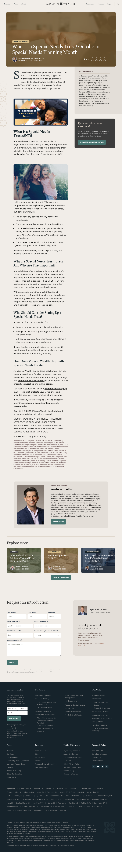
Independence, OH (104, 796)
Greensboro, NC (56, 796)
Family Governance (44, 707)
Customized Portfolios (46, 726)
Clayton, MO (29, 792)
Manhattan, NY (42, 799)
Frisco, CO (29, 796)
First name (11, 612)
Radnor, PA (62, 803)
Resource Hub (40, 751)
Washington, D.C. (40, 810)
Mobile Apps (40, 757)
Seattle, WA (59, 807)
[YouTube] (98, 766)
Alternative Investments (46, 718)
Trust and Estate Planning (75, 705)
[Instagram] (106, 766)
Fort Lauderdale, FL (14, 796)
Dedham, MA (52, 792)
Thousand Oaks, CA (85, 807)
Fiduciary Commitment (73, 757)
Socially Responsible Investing (45, 730)
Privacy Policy (49, 845)
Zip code (51, 612)
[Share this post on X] (100, 59)
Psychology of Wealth (73, 715)
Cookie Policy (69, 771)
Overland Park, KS (23, 803)
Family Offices (97, 722)
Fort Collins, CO (92, 792)
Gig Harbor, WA (42, 796)
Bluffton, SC (74, 789)
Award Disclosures (71, 754)
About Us (10, 751)
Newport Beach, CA (99, 799)
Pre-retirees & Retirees (101, 712)
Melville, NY (69, 799)
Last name (32, 612)
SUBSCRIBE (13, 719)
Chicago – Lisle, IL (14, 792)
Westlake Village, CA (58, 810)
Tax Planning (69, 708)
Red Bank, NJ (86, 803)
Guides (37, 761)
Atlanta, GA (38, 789)
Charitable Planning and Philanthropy (46, 703)
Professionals (97, 699)
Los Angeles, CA (28, 799)
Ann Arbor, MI (26, 789)
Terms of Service (63, 845)
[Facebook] (102, 766)
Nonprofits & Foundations (102, 719)
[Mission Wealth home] (61, 4)
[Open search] (117, 4)
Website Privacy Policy (72, 767)
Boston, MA (86, 789)
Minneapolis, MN (83, 799)
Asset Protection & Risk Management (74, 697)
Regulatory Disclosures (72, 751)
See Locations (97, 761)
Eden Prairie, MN (77, 792)
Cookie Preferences (71, 774)
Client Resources (41, 767)
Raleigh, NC (73, 803)
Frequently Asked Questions (18, 761)
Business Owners (98, 696)
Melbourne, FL (56, 799)
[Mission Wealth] (109, 834)
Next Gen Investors (99, 725)
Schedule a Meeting (99, 754)
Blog (36, 754)
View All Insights (61, 578)
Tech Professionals (101, 702)
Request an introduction (91, 142)
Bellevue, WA (62, 789)
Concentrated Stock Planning (45, 722)
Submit (12, 662)
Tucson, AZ (100, 807)
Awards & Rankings (14, 771)
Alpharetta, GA (12, 789)
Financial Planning (42, 699)
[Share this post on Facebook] (92, 59)
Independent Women (100, 715)
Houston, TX (90, 796)
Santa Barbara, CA (31, 807)
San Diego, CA (99, 803)
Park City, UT (37, 803)
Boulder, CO (98, 789)
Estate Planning (21, 41)
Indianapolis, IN (13, 799)
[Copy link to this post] (104, 59)
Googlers (97, 705)
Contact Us (96, 757)
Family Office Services (73, 712)
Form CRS (67, 761)
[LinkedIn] (94, 766)
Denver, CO (64, 792)
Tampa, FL (71, 807)
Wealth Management (43, 696)
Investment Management (44, 715)
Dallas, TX (40, 792)
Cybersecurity (71, 701)
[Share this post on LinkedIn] (96, 59)
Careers (10, 767)
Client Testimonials (14, 774)
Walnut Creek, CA (24, 810)
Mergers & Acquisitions (16, 764)
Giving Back (11, 777)
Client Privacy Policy (71, 764)
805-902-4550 (97, 751)
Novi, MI (10, 803)
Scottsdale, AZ (46, 807)
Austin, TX (50, 789)
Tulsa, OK (10, 810)
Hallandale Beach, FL (74, 796)
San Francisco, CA (14, 807)
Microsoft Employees (102, 708)
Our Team (10, 754)
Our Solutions (12, 757)
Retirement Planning (43, 711)
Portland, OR (50, 803)
